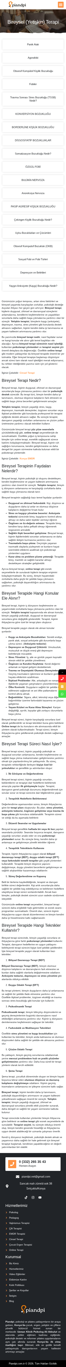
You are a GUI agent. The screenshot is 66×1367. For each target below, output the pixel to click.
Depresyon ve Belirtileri (33, 272)
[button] (61, 5)
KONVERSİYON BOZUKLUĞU (33, 113)
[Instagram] (33, 1197)
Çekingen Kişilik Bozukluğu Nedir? (33, 219)
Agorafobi (33, 57)
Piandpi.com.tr (17, 1363)
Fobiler (33, 84)
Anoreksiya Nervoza (33, 193)
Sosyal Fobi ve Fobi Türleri (33, 259)
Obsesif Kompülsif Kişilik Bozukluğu (33, 71)
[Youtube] (40, 1197)
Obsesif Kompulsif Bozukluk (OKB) (33, 246)
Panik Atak (33, 44)
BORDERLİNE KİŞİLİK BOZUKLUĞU (33, 127)
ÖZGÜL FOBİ (33, 166)
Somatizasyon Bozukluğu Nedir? (33, 153)
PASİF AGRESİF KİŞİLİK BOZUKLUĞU (33, 206)
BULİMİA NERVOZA (33, 180)
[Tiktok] (26, 1197)
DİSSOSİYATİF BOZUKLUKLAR (33, 140)
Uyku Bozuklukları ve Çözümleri (33, 232)
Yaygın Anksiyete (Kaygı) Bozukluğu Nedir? (33, 285)
